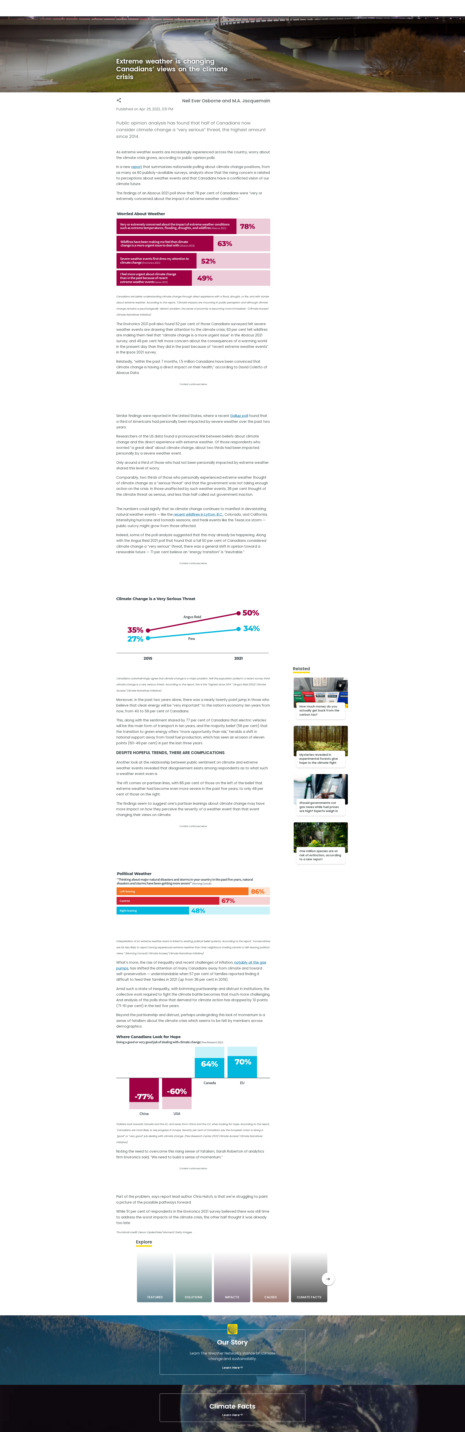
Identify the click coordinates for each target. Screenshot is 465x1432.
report (136, 166)
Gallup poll (239, 415)
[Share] (119, 100)
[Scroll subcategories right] (328, 1279)
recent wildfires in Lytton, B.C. (198, 514)
